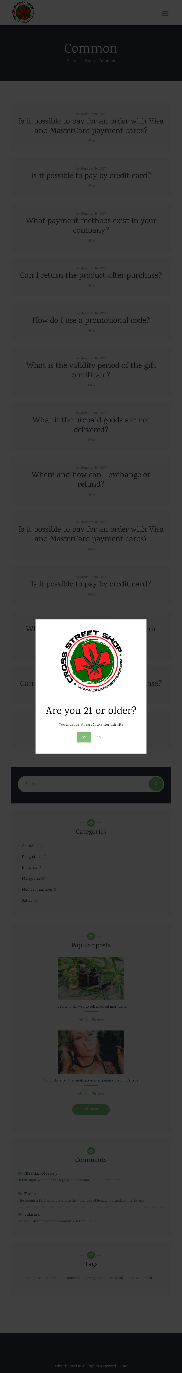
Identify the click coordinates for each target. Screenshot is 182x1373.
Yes (84, 737)
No (98, 737)
